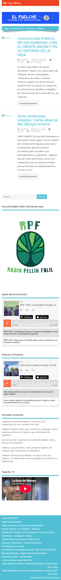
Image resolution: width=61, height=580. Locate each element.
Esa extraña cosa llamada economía (18, 549)
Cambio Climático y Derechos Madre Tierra (21, 539)
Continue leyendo (28, 103)
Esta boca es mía (46, 532)
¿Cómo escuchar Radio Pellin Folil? (17, 560)
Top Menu (14, 3)
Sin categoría (24, 529)
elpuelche (24, 59)
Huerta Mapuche (30, 532)
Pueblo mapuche (9, 529)
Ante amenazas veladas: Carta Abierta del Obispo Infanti (38, 120)
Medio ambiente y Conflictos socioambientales (22, 525)
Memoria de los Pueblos (46, 549)
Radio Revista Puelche (11, 522)
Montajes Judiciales (10, 553)
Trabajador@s (25, 556)
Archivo (21, 62)
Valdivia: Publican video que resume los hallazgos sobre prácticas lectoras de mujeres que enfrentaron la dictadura (30, 432)
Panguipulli (18, 536)
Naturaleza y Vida (10, 556)
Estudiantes (7, 536)
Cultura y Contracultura (12, 543)
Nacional (35, 529)
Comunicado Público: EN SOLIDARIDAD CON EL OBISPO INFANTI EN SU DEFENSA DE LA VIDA (38, 46)
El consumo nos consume (13, 546)
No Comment (36, 62)
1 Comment (35, 131)
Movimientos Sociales (11, 532)
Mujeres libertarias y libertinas (33, 553)
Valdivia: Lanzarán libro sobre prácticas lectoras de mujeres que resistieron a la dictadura (27, 449)
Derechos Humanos (33, 543)
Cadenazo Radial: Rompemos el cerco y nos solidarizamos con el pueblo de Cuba (24, 423)
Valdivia (28, 536)
